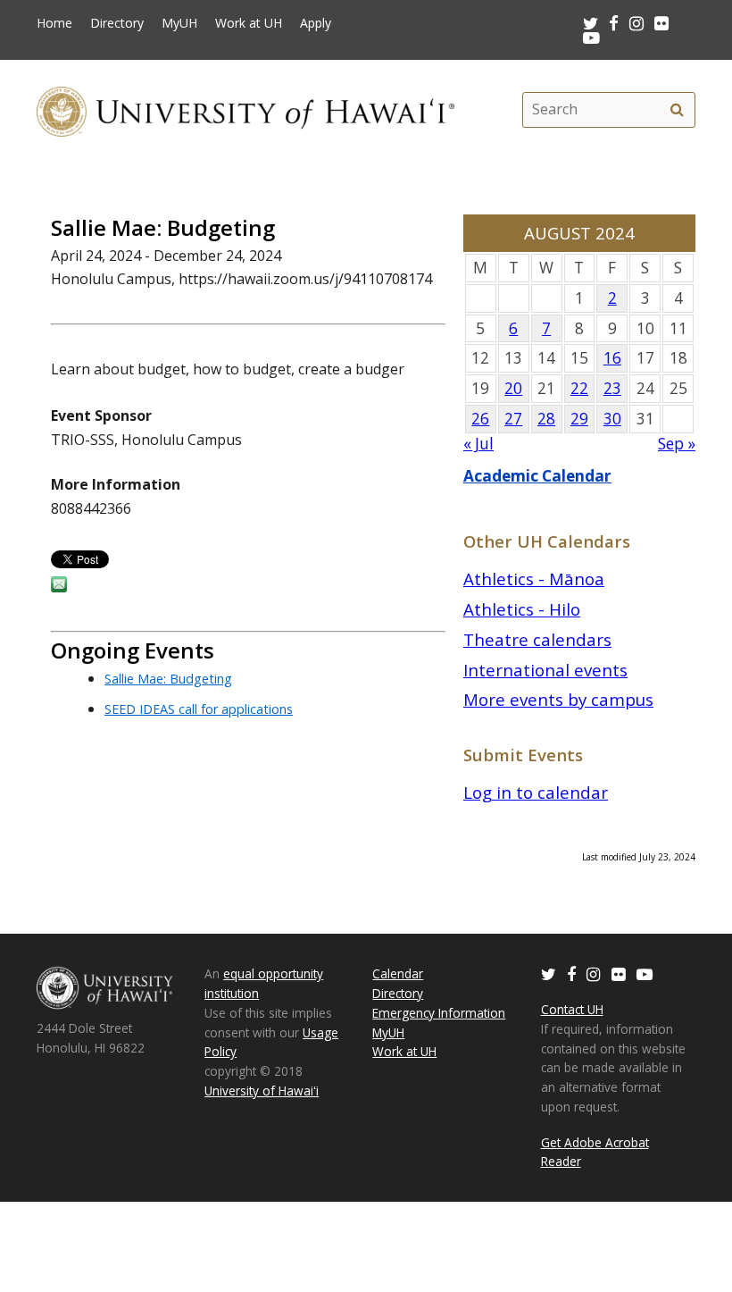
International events (545, 670)
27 (513, 418)
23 (612, 388)
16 (612, 358)
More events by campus (558, 699)
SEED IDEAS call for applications (198, 709)
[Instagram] (593, 973)
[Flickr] (618, 973)
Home (54, 23)
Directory (117, 23)
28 (546, 418)
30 (612, 418)
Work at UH (248, 23)
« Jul (478, 443)
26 (480, 418)
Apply (315, 23)
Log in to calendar (535, 792)
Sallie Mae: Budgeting (168, 678)
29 (579, 418)
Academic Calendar (537, 476)
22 (579, 388)
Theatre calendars (537, 639)
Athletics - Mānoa (533, 578)
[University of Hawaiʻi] (245, 109)
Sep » (676, 443)
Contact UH (572, 1009)
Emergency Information (438, 1012)
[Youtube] (591, 37)
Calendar (397, 973)
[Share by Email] (59, 587)
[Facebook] (571, 973)
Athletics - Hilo (521, 609)
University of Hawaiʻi (261, 1090)
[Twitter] (548, 973)
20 (513, 388)
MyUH (179, 23)
